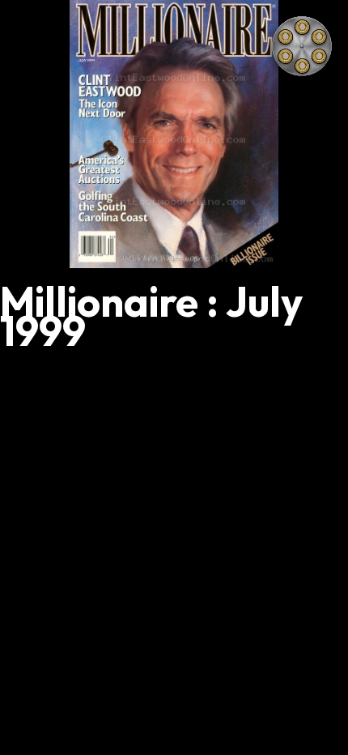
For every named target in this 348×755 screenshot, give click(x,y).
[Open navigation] (302, 46)
